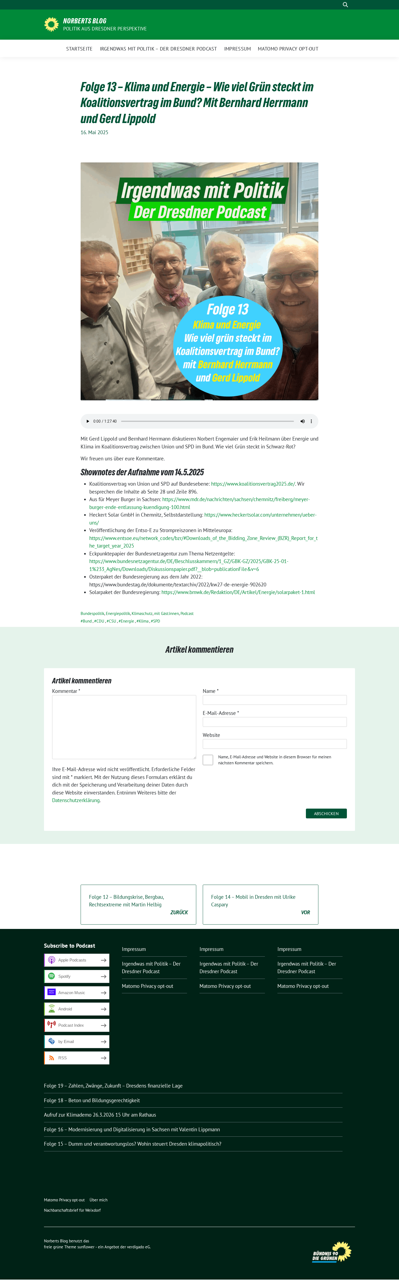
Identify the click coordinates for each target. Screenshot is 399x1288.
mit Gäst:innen (166, 613)
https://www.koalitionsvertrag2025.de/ (253, 483)
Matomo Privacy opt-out (147, 986)
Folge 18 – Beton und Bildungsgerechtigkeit (92, 1100)
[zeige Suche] (345, 5)
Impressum (134, 949)
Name (211, 691)
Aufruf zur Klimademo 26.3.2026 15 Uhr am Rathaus (100, 1114)
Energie (127, 621)
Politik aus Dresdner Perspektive (105, 29)
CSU (112, 621)
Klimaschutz (142, 613)
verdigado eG (138, 1246)
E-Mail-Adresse (221, 713)
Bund (87, 621)
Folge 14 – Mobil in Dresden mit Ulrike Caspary (260, 905)
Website (211, 735)
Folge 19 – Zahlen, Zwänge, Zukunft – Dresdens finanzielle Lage (113, 1085)
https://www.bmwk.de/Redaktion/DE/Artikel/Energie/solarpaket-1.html (238, 592)
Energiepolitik (118, 613)
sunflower (85, 1246)
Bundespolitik (92, 613)
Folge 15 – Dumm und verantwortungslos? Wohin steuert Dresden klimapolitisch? (132, 1144)
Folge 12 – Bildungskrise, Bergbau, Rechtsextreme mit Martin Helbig (138, 905)
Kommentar (66, 691)
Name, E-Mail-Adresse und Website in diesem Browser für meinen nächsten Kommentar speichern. (274, 760)
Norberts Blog (85, 21)
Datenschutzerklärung (76, 800)
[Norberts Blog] (51, 24)
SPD (156, 621)
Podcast (187, 613)
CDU (100, 621)
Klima (143, 621)
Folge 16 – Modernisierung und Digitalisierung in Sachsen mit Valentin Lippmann (132, 1129)
